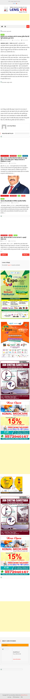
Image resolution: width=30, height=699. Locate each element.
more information (17, 659)
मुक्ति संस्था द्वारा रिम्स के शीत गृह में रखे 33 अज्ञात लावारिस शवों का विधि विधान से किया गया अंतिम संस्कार (5, 255)
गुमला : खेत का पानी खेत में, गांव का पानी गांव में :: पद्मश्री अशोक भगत (13, 238)
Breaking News (4, 156)
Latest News (13, 156)
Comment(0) (25, 40)
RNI (21, 697)
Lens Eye (9, 697)
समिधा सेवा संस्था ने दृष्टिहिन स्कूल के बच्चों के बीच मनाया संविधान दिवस (26, 255)
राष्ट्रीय (2, 34)
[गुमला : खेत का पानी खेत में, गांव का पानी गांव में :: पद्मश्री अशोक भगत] (15, 224)
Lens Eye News (16, 40)
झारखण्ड (23, 195)
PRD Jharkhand (16, 697)
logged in (9, 265)
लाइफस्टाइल (25, 156)
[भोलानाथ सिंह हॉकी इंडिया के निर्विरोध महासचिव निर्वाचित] (15, 185)
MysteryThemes (24, 695)
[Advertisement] (15, 459)
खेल (19, 195)
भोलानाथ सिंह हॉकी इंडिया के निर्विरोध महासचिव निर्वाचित (13, 201)
